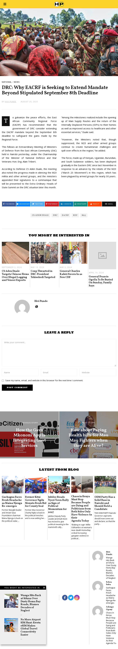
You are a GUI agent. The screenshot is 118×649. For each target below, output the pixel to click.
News (17, 82)
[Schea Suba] (97, 586)
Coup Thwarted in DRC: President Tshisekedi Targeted (43, 274)
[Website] (36, 306)
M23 (84, 215)
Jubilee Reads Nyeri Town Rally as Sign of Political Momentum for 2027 (58, 504)
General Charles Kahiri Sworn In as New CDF (71, 274)
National (7, 82)
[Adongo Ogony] (97, 611)
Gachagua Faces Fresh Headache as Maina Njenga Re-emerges (12, 501)
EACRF (65, 215)
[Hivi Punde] (97, 556)
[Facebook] (65, 597)
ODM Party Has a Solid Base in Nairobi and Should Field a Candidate (104, 503)
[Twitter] (71, 597)
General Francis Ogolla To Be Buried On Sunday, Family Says (101, 281)
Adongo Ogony (110, 608)
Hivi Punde (41, 301)
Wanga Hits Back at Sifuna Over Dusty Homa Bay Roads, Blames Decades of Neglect (31, 603)
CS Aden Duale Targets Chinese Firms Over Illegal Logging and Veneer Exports (15, 275)
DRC (55, 215)
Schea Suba (109, 583)
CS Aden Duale (40, 215)
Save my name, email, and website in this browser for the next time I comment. (44, 380)
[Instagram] (77, 597)
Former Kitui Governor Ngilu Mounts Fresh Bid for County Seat (35, 501)
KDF (75, 215)
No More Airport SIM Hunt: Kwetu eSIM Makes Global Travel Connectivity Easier (31, 627)
